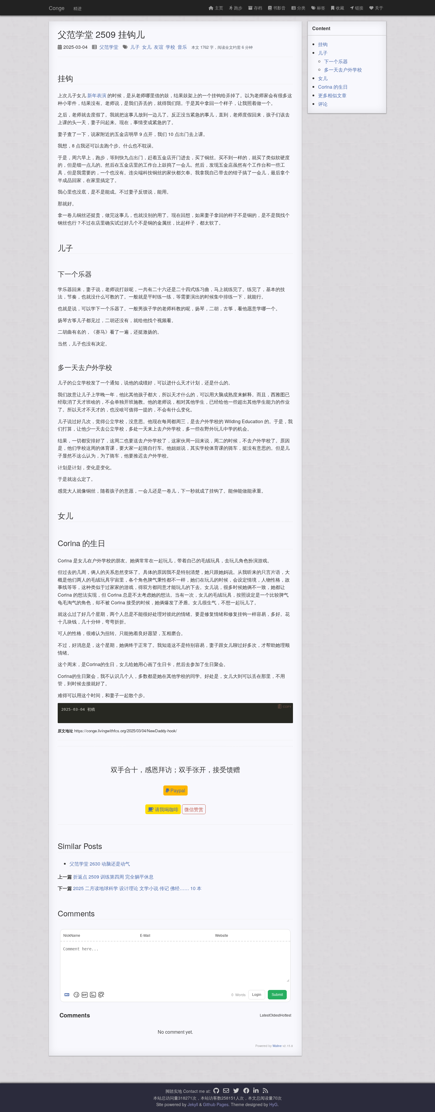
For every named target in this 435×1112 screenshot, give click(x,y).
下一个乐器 (336, 61)
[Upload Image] (92, 994)
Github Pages (215, 1104)
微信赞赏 (193, 809)
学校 (170, 46)
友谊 (158, 46)
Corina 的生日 (333, 86)
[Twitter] (236, 1091)
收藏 (340, 8)
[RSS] (265, 1091)
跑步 (238, 8)
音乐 (182, 46)
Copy (287, 706)
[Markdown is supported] (68, 994)
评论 (323, 103)
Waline (277, 1046)
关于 (379, 8)
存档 (258, 8)
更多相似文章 (332, 95)
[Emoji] (76, 994)
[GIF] (84, 994)
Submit (277, 995)
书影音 (279, 8)
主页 (219, 8)
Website (221, 935)
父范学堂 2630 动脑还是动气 (100, 863)
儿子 (135, 46)
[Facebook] (246, 1091)
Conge (57, 8)
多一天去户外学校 (343, 69)
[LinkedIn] (256, 1091)
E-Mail (145, 935)
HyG (273, 1104)
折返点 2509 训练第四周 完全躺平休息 (113, 876)
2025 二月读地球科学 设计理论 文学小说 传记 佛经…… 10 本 (137, 888)
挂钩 (323, 44)
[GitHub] (216, 1091)
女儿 (147, 46)
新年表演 (96, 95)
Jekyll (193, 1104)
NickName (71, 935)
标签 (321, 8)
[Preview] (101, 994)
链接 (359, 8)
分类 (301, 8)
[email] (226, 1091)
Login (256, 995)
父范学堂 (108, 46)
